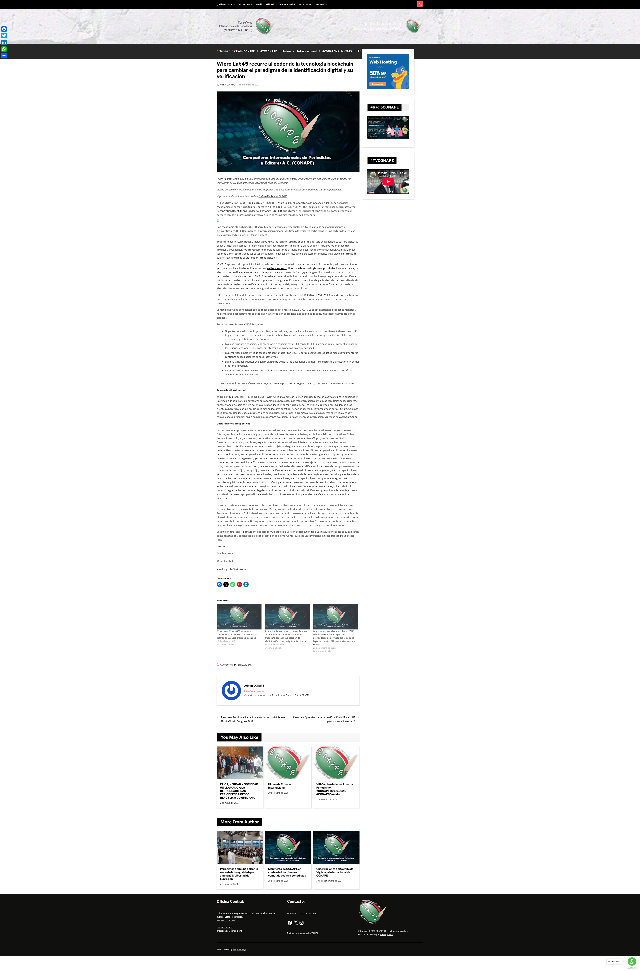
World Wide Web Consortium (326, 295)
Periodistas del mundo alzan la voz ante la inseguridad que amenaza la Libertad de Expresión (239, 874)
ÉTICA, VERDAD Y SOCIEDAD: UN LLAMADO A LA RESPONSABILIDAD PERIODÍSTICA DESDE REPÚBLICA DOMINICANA (239, 791)
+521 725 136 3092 (307, 913)
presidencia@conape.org (229, 930)
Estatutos (305, 4)
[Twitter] (4, 35)
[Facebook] (289, 922)
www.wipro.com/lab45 (286, 383)
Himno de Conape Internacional (279, 786)
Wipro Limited (256, 206)
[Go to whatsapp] (632, 961)
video (263, 235)
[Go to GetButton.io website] (632, 968)
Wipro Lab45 (285, 202)
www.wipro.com (348, 416)
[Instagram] (301, 922)
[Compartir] (4, 55)
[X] (295, 922)
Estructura (245, 4)
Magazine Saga (239, 949)
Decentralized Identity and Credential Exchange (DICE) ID (249, 210)
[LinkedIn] (4, 42)
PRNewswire (288, 4)
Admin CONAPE (227, 84)
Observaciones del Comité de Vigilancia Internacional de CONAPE (334, 872)
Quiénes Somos (226, 4)
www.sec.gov (302, 513)
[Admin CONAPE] (231, 690)
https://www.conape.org (254, 691)
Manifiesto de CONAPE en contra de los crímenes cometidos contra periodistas (287, 872)
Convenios (321, 4)
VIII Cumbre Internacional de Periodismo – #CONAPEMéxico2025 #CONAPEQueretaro (334, 789)
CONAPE (380, 930)
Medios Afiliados (266, 4)
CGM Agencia (386, 934)
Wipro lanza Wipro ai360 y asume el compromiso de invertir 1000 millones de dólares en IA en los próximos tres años (237, 634)
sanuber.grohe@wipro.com (232, 569)
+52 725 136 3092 (225, 927)
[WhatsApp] (4, 49)
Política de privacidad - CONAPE (302, 933)
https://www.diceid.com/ (340, 383)
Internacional (243, 665)
